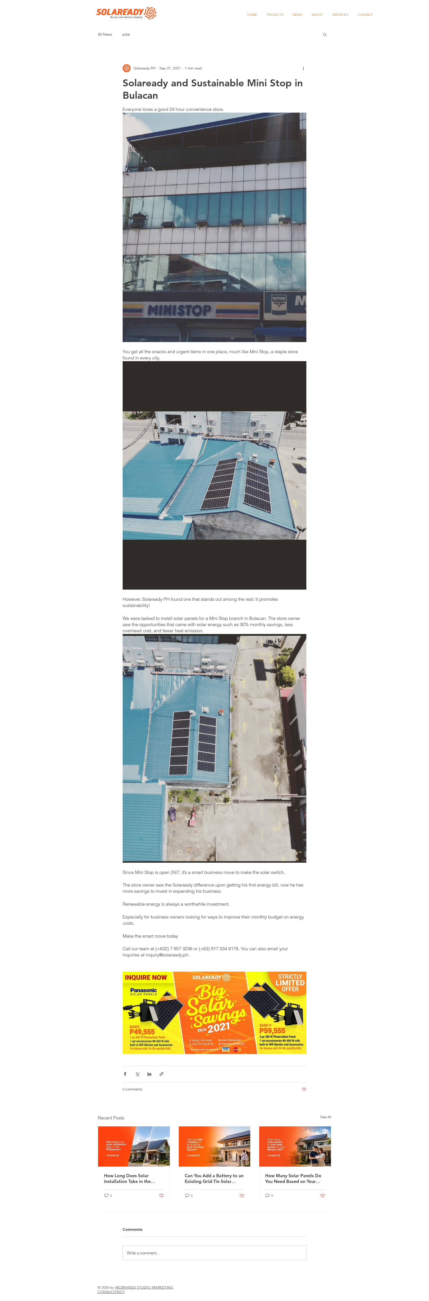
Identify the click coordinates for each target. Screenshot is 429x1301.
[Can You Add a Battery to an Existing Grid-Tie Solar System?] (214, 1146)
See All (325, 1117)
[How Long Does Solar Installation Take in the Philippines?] (134, 1146)
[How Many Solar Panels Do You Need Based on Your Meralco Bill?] (295, 1146)
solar (126, 34)
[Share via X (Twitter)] (137, 1074)
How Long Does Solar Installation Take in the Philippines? (127, 1178)
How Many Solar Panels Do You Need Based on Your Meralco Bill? (293, 1178)
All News (105, 34)
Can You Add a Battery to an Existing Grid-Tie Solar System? (214, 1178)
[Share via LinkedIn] (149, 1074)
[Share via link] (161, 1074)
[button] (324, 34)
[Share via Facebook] (125, 1074)
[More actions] (303, 68)
